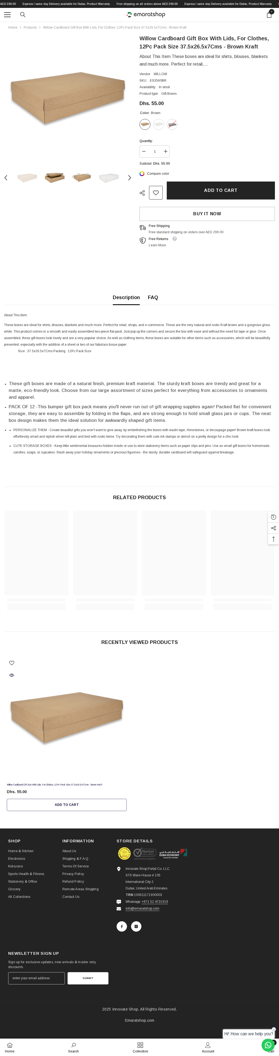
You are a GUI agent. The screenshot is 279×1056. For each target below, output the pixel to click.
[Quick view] (12, 675)
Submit (88, 978)
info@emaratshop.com (142, 908)
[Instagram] (136, 926)
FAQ (153, 297)
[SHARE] (144, 192)
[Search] (23, 14)
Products (30, 27)
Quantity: (146, 141)
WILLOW (160, 74)
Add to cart (221, 190)
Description (126, 297)
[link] (156, 192)
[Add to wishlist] (12, 663)
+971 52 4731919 (155, 902)
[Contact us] (268, 1045)
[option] (67, 97)
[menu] (7, 14)
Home (12, 27)
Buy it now (207, 213)
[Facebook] (122, 926)
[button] (6, 178)
